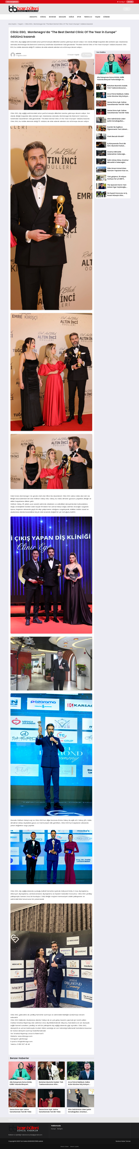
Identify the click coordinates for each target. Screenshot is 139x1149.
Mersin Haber (64, 1146)
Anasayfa (33, 17)
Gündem (106, 17)
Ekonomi (52, 17)
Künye (53, 1129)
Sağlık (71, 17)
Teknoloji (88, 17)
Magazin (62, 17)
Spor (79, 17)
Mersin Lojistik (74, 1146)
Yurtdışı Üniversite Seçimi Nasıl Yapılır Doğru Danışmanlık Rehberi (99, 2)
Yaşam (97, 17)
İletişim (60, 1129)
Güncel (43, 17)
